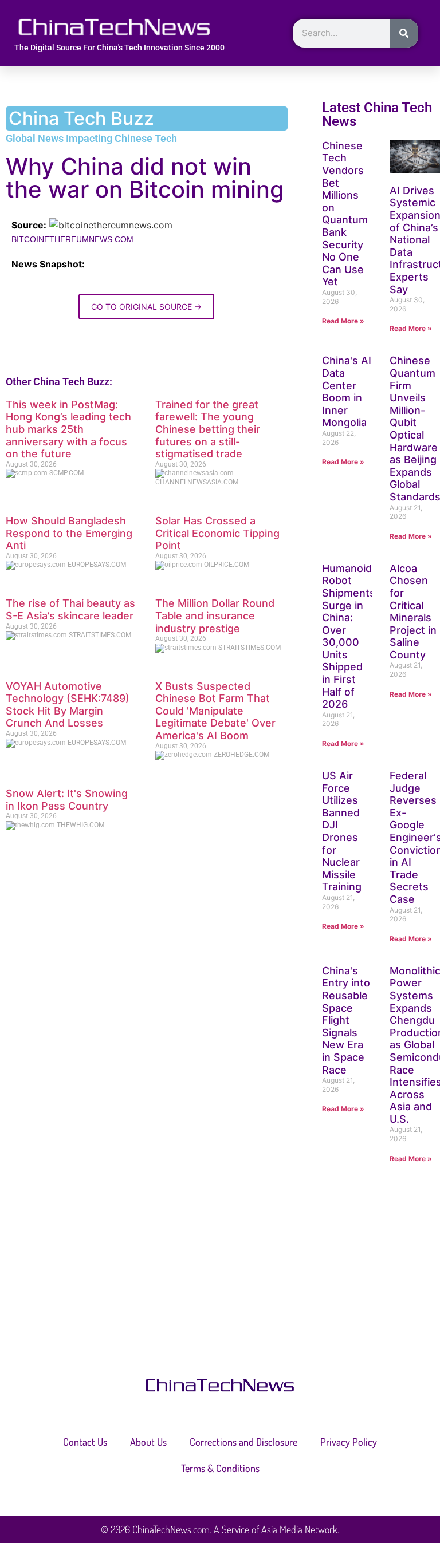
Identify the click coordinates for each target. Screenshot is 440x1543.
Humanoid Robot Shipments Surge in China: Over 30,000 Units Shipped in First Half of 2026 (348, 636)
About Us (148, 1441)
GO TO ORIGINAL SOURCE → (146, 306)
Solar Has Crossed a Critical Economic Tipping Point (217, 533)
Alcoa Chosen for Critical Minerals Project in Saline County (413, 611)
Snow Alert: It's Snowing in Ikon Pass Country (67, 799)
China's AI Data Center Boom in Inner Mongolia (346, 391)
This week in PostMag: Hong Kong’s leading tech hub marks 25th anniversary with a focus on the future (68, 429)
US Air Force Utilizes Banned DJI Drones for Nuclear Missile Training (342, 831)
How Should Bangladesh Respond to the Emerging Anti (69, 533)
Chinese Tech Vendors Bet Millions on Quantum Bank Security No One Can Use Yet (345, 214)
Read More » (343, 321)
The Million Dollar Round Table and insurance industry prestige (214, 615)
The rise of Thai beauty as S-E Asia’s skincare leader (70, 609)
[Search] (404, 33)
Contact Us (85, 1441)
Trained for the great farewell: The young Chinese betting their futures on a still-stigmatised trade (207, 429)
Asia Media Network (299, 1529)
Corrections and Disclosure (243, 1441)
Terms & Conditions (220, 1468)
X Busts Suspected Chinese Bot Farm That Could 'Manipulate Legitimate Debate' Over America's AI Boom (215, 710)
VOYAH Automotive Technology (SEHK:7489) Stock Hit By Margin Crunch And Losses (67, 704)
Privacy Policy (348, 1441)
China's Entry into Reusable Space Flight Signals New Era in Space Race (346, 1020)
